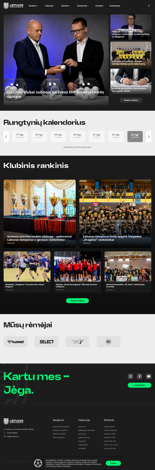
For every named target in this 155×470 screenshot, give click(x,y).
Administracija (83, 437)
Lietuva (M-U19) (110, 441)
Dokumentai (83, 445)
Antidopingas (114, 6)
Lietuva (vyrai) (109, 426)
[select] (46, 341)
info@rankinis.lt (13, 436)
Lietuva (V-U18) (109, 437)
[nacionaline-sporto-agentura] (77, 341)
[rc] (108, 341)
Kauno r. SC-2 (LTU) (111, 445)
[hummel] (15, 341)
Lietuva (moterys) (110, 430)
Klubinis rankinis (59, 434)
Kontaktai (99, 6)
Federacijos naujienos (61, 426)
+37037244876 (12, 433)
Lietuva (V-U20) (109, 434)
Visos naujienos (59, 437)
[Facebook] (139, 376)
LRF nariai (82, 434)
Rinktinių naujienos (60, 430)
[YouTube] (148, 376)
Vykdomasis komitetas (86, 430)
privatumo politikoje (62, 466)
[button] (20, 136)
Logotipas (82, 441)
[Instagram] (130, 376)
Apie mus (82, 426)
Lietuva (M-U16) (110, 448)
